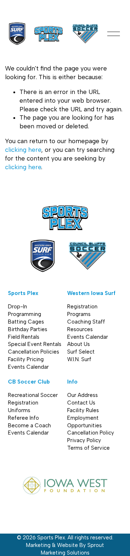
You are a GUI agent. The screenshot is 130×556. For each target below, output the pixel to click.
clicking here (23, 149)
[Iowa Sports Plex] (48, 34)
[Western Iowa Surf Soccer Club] (17, 34)
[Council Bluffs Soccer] (85, 34)
